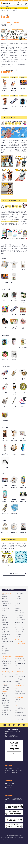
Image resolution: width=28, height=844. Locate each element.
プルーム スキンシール (19, 629)
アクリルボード (5, 639)
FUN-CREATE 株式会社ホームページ (12, 790)
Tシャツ (4, 612)
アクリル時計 (5, 643)
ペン (15, 605)
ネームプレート (5, 617)
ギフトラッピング (18, 707)
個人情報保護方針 (8, 785)
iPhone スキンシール (19, 607)
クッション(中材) (5, 702)
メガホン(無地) (5, 705)
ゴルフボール (17, 636)
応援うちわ (4, 594)
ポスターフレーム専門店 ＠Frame (12, 772)
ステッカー (4, 620)
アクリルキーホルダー (7, 661)
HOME (2, 10)
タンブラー (4, 648)
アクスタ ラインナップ (7, 656)
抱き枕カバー (5, 636)
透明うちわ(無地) (5, 700)
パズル (3, 629)
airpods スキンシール (19, 622)
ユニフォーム (8, 8)
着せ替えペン (5, 698)
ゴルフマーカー (18, 634)
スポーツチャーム (6, 679)
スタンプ (4, 619)
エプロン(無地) (5, 707)
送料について (17, 701)
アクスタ (19, 8)
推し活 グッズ (9, 837)
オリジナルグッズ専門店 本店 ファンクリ (13, 770)
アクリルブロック (6, 632)
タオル (3, 610)
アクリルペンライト (6, 603)
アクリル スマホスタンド (20, 619)
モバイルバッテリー (19, 615)
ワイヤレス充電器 (18, 617)
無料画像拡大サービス (19, 658)
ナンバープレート (6, 689)
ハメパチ (4, 693)
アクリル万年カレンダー (7, 641)
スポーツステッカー (6, 681)
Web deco (2, 8)
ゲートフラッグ (5, 608)
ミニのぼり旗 (5, 624)
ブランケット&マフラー (7, 626)
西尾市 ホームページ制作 (12, 840)
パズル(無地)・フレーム (7, 696)
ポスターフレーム (15, 839)
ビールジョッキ (5, 650)
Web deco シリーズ (6, 593)
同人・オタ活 (25, 8)
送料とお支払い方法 (19, 697)
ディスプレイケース (6, 710)
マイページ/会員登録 (19, 719)
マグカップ (4, 645)
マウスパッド (17, 620)
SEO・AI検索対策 (4, 840)
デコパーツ (4, 712)
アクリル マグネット (19, 594)
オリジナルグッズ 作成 (16, 837)
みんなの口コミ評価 (19, 712)
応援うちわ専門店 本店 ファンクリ (12, 768)
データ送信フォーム (19, 671)
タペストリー (5, 638)
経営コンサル (24, 840)
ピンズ (16, 600)
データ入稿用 (17, 683)
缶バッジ (4, 615)
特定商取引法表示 (8, 787)
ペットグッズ (14, 8)
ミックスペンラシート (7, 607)
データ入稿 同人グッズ (19, 639)
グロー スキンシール (19, 627)
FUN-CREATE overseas (10, 775)
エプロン (4, 653)
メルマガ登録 (17, 714)
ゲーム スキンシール (19, 631)
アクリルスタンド (6, 660)
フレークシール (5, 667)
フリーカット (5, 658)
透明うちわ (4, 596)
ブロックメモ (17, 603)
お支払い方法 (17, 699)
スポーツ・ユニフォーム (7, 671)
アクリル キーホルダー (19, 593)
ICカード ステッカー (19, 624)
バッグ (3, 613)
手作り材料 (4, 691)
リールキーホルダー (19, 598)
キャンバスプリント (6, 631)
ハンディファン (5, 627)
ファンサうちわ (4, 837)
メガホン (4, 600)
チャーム (16, 601)
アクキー (25, 837)
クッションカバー (6, 634)
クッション (4, 665)
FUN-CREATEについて (19, 685)
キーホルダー (17, 596)
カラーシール (5, 714)
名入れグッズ (5, 684)
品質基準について (18, 690)
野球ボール (17, 638)
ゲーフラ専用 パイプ (6, 709)
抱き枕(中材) (5, 703)
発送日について (14, 573)
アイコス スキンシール (19, 626)
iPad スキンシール (18, 608)
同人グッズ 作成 (9, 839)
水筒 (3, 646)
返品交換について (18, 691)
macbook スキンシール (19, 610)
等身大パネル (5, 668)
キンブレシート (5, 605)
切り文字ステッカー (6, 601)
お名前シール (5, 622)
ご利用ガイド (17, 688)
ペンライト (4, 695)
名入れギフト (5, 685)
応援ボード (4, 598)
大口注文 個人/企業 (19, 641)
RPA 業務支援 (19, 840)
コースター (4, 651)
